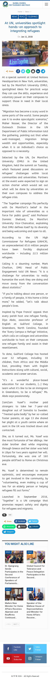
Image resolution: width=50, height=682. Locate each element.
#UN (10, 515)
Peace (22, 17)
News (14, 17)
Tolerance (32, 17)
